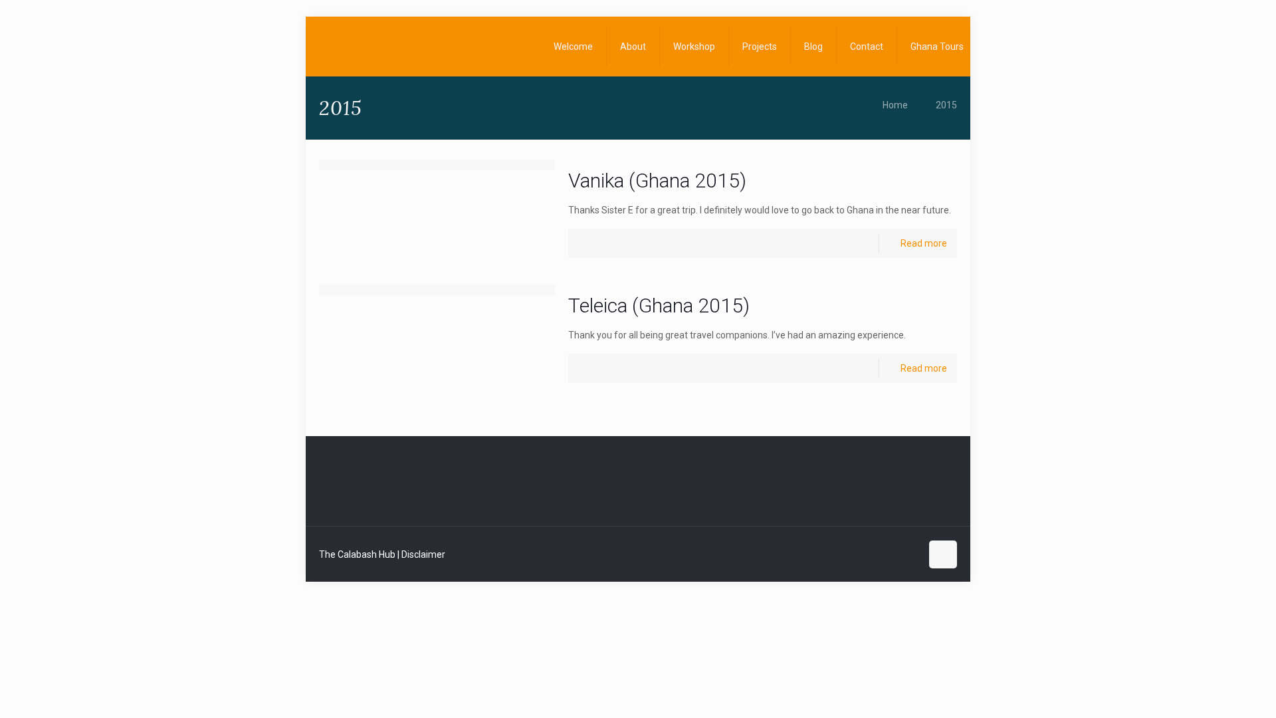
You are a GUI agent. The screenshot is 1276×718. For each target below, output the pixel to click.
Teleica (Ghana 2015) (659, 305)
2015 (946, 105)
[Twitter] (873, 554)
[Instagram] (909, 554)
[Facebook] (855, 554)
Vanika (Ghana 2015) (657, 180)
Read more (924, 243)
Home (895, 105)
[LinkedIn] (891, 554)
